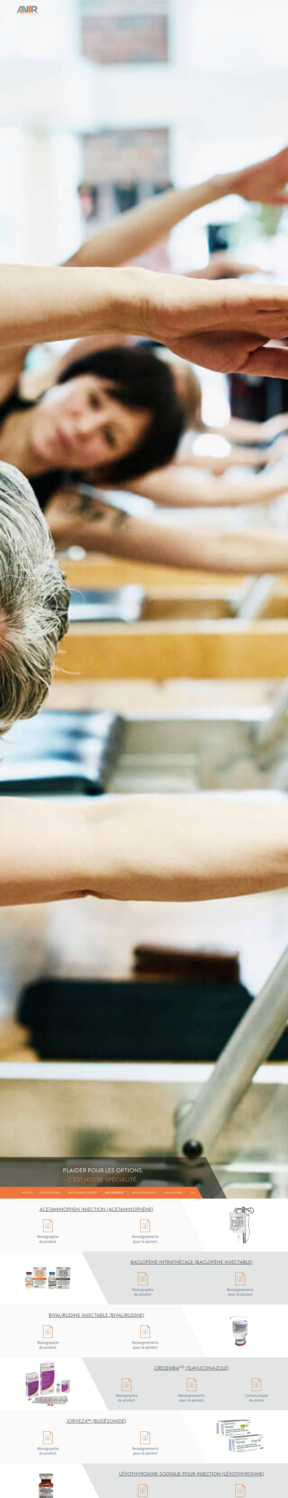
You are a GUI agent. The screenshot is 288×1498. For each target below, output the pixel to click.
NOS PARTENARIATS (144, 1193)
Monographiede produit (48, 1239)
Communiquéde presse (256, 1398)
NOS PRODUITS (114, 1193)
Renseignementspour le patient (145, 1239)
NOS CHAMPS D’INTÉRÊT (83, 1193)
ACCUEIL (27, 1193)
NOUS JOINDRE (174, 1193)
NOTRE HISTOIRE (49, 1193)
